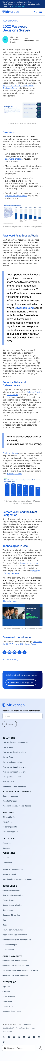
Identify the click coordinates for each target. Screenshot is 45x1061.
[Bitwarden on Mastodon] (4, 1042)
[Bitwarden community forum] (14, 1037)
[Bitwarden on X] (4, 1037)
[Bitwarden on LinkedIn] (30, 1037)
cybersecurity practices (16, 195)
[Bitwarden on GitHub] (20, 1037)
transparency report (29, 563)
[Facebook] (10, 652)
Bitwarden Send (24, 307)
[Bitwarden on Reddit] (10, 1037)
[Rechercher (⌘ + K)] (36, 11)
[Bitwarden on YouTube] (24, 1037)
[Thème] (40, 1048)
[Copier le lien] (24, 652)
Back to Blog (12, 659)
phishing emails (14, 473)
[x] (4, 652)
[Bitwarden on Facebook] (34, 1037)
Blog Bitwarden (10, 21)
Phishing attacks (10, 453)
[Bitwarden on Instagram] (40, 1037)
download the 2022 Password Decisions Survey (22, 642)
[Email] (20, 652)
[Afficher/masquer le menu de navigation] (40, 11)
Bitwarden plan (9, 601)
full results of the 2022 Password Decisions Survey (18, 86)
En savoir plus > (19, 6)
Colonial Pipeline (34, 392)
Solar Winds (12, 394)
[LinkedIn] (14, 652)
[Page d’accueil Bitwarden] (10, 11)
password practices (14, 159)
